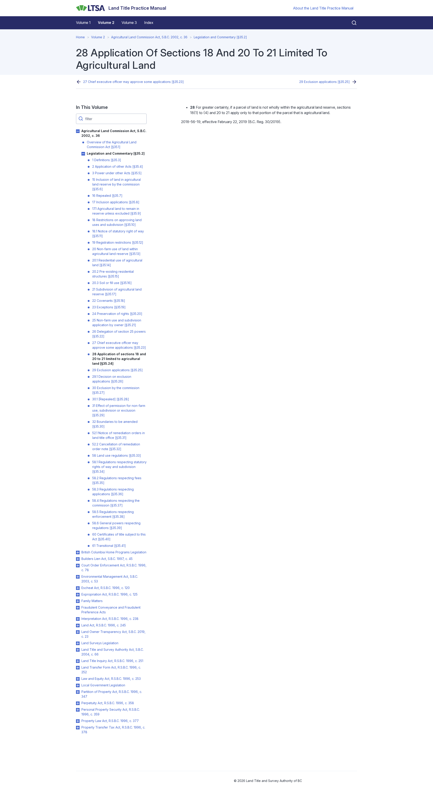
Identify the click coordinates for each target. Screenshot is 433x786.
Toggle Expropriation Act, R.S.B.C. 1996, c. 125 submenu (78, 594)
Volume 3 (129, 22)
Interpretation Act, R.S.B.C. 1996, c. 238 (109, 619)
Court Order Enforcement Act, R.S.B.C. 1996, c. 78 (113, 567)
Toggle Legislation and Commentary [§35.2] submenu (83, 154)
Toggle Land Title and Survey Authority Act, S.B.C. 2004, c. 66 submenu (78, 650)
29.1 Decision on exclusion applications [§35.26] (111, 379)
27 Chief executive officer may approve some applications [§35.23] (133, 82)
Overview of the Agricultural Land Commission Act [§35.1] (111, 144)
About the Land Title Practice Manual (323, 8)
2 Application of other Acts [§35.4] (117, 166)
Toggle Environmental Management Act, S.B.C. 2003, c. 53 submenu (78, 577)
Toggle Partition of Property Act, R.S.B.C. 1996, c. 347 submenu (78, 692)
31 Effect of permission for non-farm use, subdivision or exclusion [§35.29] (118, 410)
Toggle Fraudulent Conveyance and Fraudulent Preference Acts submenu (78, 608)
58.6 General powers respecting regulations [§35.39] (116, 525)
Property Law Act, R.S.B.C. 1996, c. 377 (110, 721)
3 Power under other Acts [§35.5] (117, 173)
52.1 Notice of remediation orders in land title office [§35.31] (118, 435)
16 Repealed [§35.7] (107, 195)
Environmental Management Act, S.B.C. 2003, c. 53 (109, 579)
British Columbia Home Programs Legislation (113, 552)
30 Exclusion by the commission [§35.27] (115, 390)
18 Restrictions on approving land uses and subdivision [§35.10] (117, 222)
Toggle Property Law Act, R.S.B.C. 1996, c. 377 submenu (78, 721)
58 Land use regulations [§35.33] (116, 455)
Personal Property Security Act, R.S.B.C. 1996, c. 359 (110, 712)
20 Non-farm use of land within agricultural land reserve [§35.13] (116, 251)
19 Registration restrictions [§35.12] (117, 242)
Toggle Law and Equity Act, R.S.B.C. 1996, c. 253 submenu (78, 679)
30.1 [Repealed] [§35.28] (110, 399)
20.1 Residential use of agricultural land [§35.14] (117, 262)
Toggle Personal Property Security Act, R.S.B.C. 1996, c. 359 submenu (78, 710)
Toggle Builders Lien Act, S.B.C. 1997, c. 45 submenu (78, 559)
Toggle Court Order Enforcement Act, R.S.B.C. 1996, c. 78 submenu (78, 565)
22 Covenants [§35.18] (108, 300)
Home (80, 37)
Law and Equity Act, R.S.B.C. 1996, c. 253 (111, 679)
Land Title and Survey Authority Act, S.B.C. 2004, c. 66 (112, 652)
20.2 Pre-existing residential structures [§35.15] (113, 274)
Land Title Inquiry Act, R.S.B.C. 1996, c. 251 (112, 661)
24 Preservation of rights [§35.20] (117, 314)
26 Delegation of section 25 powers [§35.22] (119, 334)
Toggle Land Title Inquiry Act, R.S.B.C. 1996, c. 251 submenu (78, 661)
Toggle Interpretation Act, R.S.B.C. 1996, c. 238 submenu (78, 619)
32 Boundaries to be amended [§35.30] (115, 424)
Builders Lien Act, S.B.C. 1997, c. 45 (107, 559)
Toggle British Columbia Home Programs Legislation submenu (78, 552)
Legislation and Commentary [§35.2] (220, 37)
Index (148, 22)
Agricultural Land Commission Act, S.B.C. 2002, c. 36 (149, 37)
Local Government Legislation (103, 685)
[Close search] (351, 22)
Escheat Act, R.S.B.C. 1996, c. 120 (105, 588)
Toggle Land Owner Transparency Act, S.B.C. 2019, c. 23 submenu (78, 632)
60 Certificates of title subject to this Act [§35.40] (119, 536)
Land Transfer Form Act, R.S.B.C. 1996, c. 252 (111, 669)
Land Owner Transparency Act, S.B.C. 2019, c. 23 (113, 634)
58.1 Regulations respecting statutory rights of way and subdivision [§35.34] (119, 466)
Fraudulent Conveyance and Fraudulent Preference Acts (110, 609)
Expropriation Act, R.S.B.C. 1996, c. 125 (109, 594)
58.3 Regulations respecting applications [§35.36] (113, 491)
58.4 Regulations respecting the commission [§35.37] (116, 503)
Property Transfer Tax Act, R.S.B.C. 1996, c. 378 (113, 729)
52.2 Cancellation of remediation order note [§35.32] (116, 446)
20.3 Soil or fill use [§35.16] (112, 283)
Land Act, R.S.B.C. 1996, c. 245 (103, 625)
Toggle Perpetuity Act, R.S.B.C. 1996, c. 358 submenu (78, 703)
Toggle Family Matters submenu (78, 601)
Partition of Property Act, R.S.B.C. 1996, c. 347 (111, 694)
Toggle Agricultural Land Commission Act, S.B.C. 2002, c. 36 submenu (78, 131)
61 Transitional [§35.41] (109, 546)
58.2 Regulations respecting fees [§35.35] (116, 480)
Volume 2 (106, 22)
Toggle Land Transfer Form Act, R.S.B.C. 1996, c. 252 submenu (78, 667)
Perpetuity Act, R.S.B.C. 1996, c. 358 (107, 703)
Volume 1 (83, 22)
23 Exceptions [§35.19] (109, 307)
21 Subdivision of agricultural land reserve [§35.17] (117, 291)
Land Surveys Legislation (99, 643)
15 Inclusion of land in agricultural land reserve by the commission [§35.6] (116, 184)
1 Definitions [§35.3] (106, 160)
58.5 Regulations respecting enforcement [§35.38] (113, 514)
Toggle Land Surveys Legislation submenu (78, 643)
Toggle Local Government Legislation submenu (78, 685)
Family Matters (92, 601)
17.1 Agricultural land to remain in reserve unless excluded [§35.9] (116, 211)
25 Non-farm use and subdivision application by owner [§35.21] (116, 322)
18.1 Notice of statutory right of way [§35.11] (118, 233)
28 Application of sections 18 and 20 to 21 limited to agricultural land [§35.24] (119, 358)
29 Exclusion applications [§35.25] (324, 82)
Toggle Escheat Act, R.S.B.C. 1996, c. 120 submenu (78, 588)
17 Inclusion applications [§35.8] (115, 202)
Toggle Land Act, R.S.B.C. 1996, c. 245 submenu (78, 625)
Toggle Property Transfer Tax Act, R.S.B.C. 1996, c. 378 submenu (78, 727)
